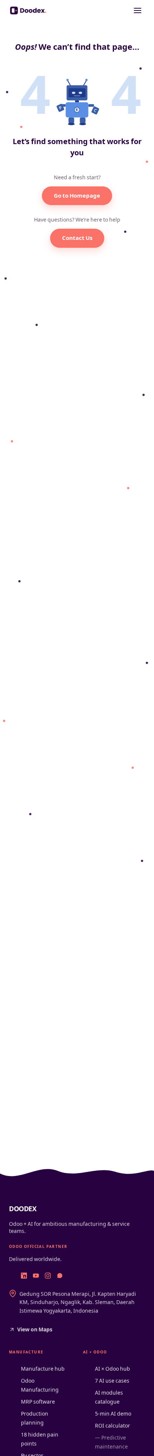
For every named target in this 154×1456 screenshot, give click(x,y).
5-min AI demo (113, 1413)
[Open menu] (137, 10)
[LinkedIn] (24, 1276)
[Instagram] (48, 1276)
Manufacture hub (43, 1368)
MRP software (38, 1401)
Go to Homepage (77, 195)
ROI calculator (112, 1425)
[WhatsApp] (60, 1276)
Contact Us (77, 237)
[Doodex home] (29, 10)
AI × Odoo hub (112, 1368)
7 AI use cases (112, 1380)
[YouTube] (36, 1276)
